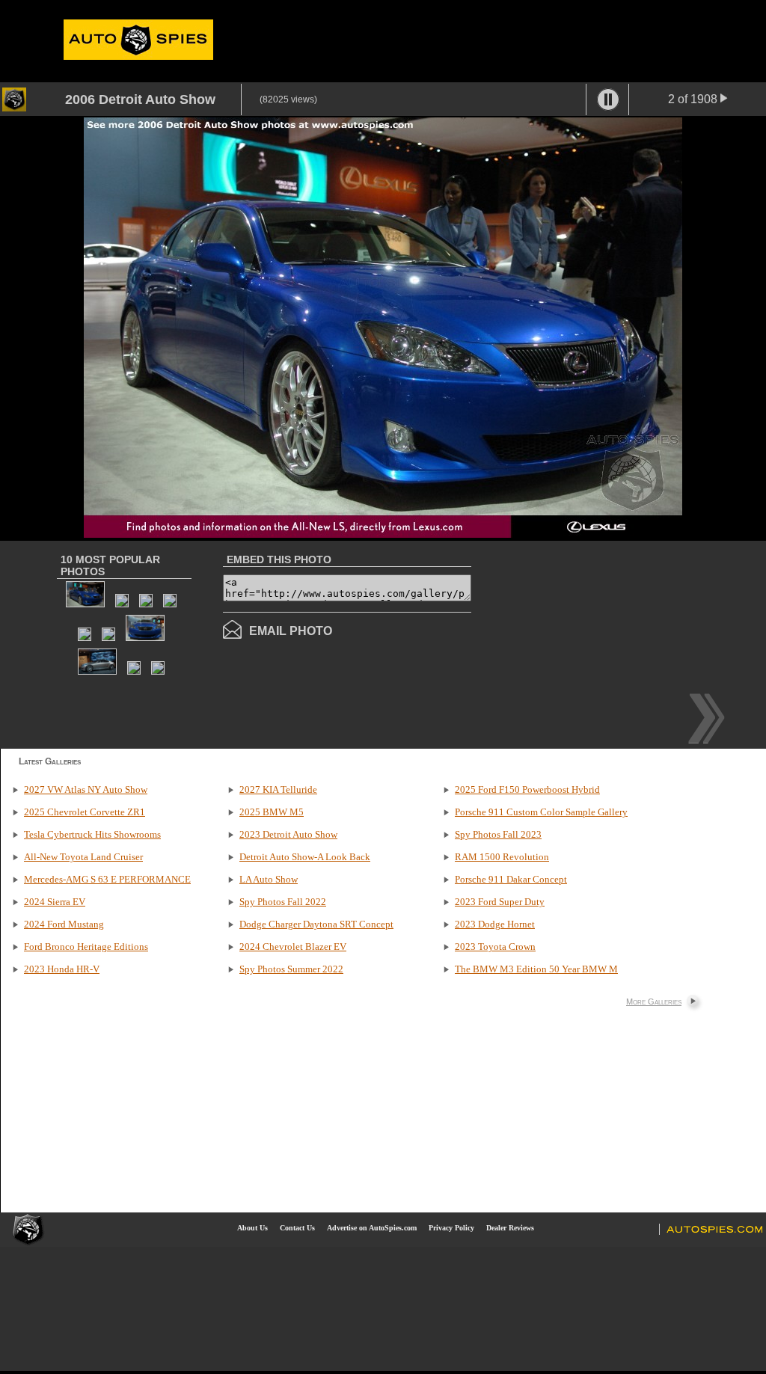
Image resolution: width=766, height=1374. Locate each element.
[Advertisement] (597, 643)
